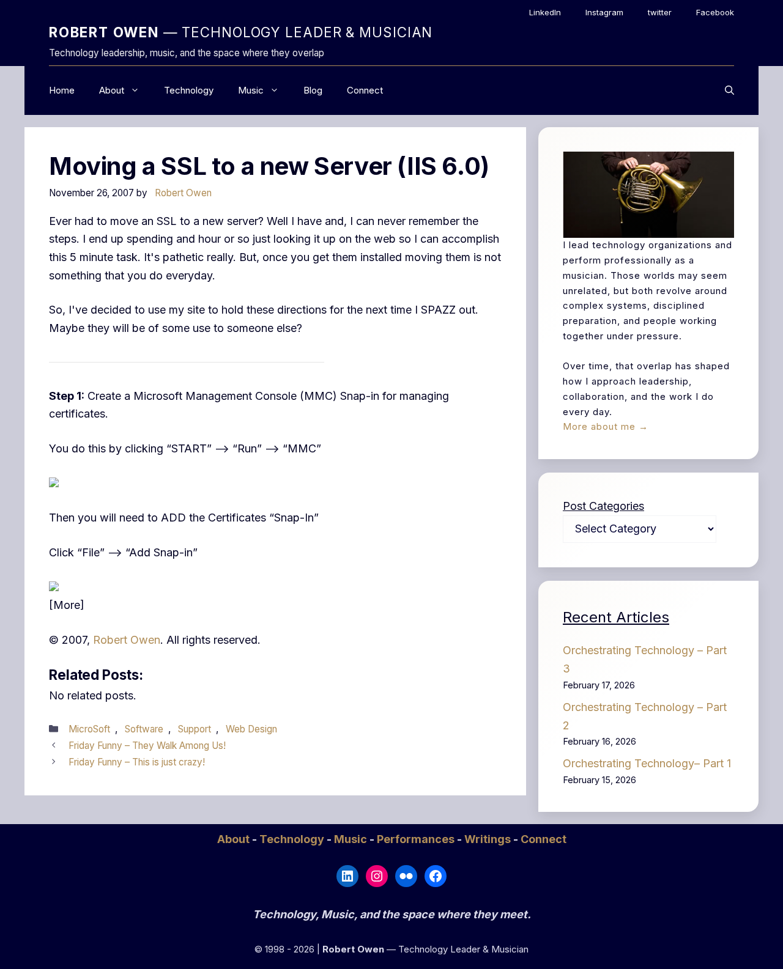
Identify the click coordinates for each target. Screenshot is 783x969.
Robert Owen (126, 639)
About (111, 90)
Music (251, 90)
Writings (488, 839)
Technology (188, 90)
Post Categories (603, 505)
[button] (729, 90)
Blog (312, 90)
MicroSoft (89, 729)
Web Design (251, 729)
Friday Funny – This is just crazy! (137, 762)
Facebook (715, 12)
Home (62, 90)
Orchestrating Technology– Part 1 (647, 763)
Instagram (604, 12)
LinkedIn (545, 12)
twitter (660, 12)
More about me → (605, 426)
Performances (417, 839)
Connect (365, 90)
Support (194, 729)
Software (144, 729)
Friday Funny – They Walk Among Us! (147, 745)
